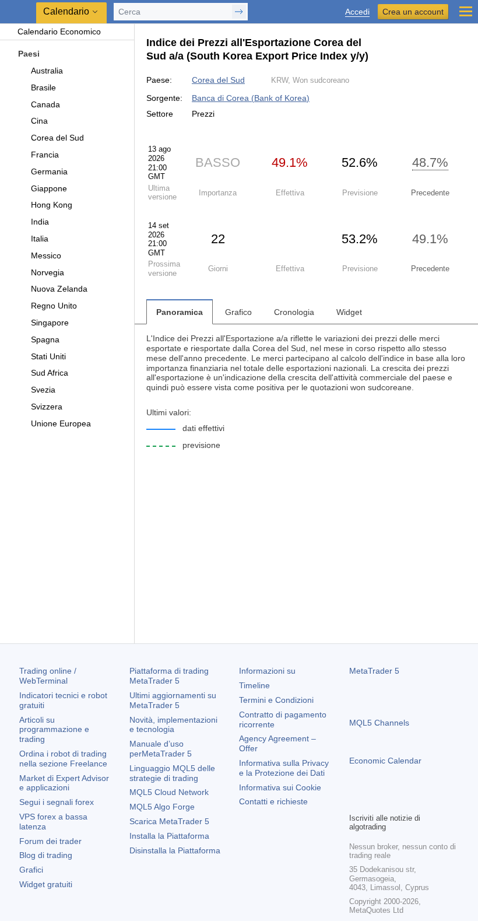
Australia (47, 70)
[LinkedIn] (431, 802)
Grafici (31, 869)
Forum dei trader (50, 841)
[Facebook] (356, 802)
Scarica (169, 821)
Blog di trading (45, 855)
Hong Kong (51, 204)
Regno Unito (54, 305)
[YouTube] (412, 802)
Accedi (357, 12)
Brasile (43, 87)
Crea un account (413, 11)
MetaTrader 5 (374, 670)
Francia (45, 154)
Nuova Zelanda (59, 288)
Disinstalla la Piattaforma (174, 850)
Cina (39, 120)
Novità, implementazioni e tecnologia (173, 724)
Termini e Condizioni (276, 700)
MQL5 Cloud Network (169, 792)
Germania (49, 171)
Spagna (45, 339)
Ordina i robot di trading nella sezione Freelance (63, 758)
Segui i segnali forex (56, 802)
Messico (46, 255)
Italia (39, 238)
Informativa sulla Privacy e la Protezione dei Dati (284, 768)
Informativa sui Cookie (280, 787)
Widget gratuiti (45, 884)
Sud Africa (49, 372)
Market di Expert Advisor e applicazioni (64, 783)
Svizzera (46, 406)
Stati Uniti (48, 356)
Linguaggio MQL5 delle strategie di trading (172, 773)
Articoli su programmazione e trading (54, 729)
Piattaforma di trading (169, 675)
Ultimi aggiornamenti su (172, 700)
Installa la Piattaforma (169, 836)
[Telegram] (375, 802)
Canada (45, 104)
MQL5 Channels (379, 722)
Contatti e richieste (273, 801)
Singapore (50, 322)
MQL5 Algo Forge (162, 806)
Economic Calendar (385, 760)
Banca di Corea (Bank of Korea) (251, 98)
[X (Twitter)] (393, 802)
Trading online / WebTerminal (47, 675)
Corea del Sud (57, 137)
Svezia (43, 389)
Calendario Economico (59, 31)
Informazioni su (267, 670)
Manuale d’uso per (160, 748)
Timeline (254, 685)
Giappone (49, 188)
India (40, 221)
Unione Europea (61, 423)
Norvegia (47, 272)
